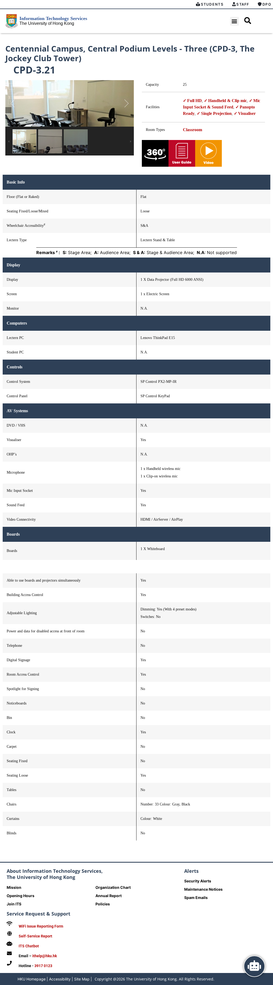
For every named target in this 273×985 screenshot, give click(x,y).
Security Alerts (197, 881)
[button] (234, 21)
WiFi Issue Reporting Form (41, 926)
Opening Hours (20, 895)
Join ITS (14, 904)
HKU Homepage (32, 979)
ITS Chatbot (29, 946)
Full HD (194, 100)
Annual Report (108, 895)
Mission (14, 887)
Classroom (192, 129)
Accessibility (60, 979)
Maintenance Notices (203, 889)
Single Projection (216, 113)
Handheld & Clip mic (227, 100)
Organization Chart (113, 887)
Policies (102, 904)
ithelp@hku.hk (44, 956)
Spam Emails (196, 897)
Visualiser (247, 113)
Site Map (82, 979)
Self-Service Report (35, 936)
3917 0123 (43, 966)
